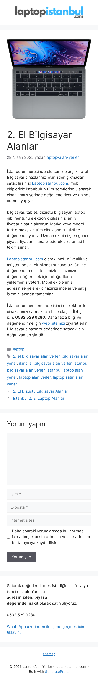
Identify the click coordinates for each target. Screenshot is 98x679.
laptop (18, 349)
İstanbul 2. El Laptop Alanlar (38, 398)
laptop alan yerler (35, 377)
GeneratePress (57, 671)
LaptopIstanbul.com (50, 183)
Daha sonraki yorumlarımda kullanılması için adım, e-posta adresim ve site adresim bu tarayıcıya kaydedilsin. (51, 537)
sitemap (49, 654)
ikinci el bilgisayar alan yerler (45, 363)
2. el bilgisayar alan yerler (36, 356)
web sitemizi (53, 323)
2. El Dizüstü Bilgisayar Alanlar (40, 391)
